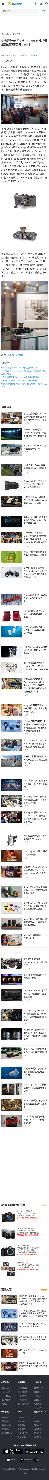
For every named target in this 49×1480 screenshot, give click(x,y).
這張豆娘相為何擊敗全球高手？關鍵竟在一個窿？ (35, 554)
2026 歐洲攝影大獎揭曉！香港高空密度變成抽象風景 (36, 1103)
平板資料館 (22, 1399)
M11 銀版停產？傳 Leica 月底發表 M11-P (19, 367)
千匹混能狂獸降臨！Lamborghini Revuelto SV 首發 (35, 962)
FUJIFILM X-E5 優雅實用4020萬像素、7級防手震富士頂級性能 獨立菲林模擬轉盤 (28, 1231)
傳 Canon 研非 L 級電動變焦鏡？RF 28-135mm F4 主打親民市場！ (36, 520)
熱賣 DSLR (22, 1433)
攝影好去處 (6, 1417)
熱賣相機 (21, 1425)
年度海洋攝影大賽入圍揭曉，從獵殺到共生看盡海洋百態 (35, 1071)
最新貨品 (21, 1421)
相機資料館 (22, 1388)
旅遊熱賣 (5, 1421)
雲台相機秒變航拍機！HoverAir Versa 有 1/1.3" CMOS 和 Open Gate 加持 (36, 666)
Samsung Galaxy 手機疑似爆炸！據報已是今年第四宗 (35, 1087)
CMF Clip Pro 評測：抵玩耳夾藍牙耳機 (35, 853)
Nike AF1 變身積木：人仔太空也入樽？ (35, 937)
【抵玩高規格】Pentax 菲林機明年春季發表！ (21, 377)
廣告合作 (37, 1425)
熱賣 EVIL (22, 1437)
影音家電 (37, 1403)
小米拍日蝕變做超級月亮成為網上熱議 (35, 976)
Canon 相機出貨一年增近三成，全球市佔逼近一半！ (35, 598)
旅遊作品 (5, 1429)
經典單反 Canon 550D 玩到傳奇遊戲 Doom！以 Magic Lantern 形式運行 (35, 870)
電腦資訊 (37, 1399)
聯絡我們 (37, 1421)
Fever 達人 (5, 1392)
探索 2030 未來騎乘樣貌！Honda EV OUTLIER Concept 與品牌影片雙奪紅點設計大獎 (35, 572)
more (43, 1204)
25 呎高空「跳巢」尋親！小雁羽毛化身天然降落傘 (35, 467)
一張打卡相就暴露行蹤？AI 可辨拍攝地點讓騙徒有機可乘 (35, 759)
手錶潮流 (37, 1407)
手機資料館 (22, 1396)
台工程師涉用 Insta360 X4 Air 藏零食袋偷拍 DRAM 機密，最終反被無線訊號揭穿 (36, 1015)
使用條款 (37, 1433)
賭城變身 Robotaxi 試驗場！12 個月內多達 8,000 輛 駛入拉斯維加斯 (35, 500)
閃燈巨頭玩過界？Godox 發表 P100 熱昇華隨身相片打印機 (35, 630)
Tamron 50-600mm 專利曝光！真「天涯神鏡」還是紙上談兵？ (36, 993)
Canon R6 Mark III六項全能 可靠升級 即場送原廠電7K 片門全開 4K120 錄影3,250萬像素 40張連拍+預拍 (28, 1249)
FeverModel (6, 1396)
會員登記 (37, 1429)
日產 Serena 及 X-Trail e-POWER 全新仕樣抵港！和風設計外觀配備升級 (35, 743)
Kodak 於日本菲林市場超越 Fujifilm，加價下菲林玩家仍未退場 (35, 890)
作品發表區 (6, 1399)
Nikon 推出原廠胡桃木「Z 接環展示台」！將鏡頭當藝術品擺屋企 (36, 922)
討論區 (4, 1403)
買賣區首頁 (38, 1388)
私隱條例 (37, 1437)
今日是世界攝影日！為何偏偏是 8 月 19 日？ (35, 837)
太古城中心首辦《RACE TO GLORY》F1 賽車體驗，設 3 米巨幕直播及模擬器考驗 (35, 817)
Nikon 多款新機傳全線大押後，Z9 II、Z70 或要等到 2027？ (35, 1119)
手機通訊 (37, 1396)
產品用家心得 (23, 1403)
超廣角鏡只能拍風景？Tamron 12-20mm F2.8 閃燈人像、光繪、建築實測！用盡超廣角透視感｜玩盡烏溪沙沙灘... (35, 685)
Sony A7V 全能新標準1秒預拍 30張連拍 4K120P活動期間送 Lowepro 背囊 (27, 1214)
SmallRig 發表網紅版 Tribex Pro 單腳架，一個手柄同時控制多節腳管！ (35, 432)
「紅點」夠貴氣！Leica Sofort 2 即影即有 (19, 380)
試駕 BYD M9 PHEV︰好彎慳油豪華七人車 (35, 447)
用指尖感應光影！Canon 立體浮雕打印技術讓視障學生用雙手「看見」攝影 (35, 416)
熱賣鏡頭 (21, 1429)
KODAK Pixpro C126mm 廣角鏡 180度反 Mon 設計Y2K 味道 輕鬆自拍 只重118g (28, 1266)
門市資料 (21, 1417)
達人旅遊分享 (6, 1433)
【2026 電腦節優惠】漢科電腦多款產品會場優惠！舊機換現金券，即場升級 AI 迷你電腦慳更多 (36, 726)
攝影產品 (37, 1392)
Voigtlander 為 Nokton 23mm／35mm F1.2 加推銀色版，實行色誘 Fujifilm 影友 (35, 1034)
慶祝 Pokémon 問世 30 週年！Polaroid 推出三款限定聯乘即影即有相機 (35, 906)
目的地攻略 (6, 1425)
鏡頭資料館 (22, 1392)
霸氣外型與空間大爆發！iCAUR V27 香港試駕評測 (35, 1050)
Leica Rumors (16, 354)
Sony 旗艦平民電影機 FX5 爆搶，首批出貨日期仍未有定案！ (35, 708)
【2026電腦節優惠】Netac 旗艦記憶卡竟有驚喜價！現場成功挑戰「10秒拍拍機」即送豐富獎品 (35, 537)
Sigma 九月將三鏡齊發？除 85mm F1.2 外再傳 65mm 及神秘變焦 (35, 484)
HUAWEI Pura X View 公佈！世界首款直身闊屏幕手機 (35, 614)
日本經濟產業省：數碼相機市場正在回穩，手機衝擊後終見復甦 (35, 799)
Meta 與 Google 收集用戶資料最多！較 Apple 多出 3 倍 (35, 783)
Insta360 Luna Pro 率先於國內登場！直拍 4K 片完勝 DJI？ (35, 650)
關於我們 (37, 1417)
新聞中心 (5, 34)
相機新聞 (34, 55)
